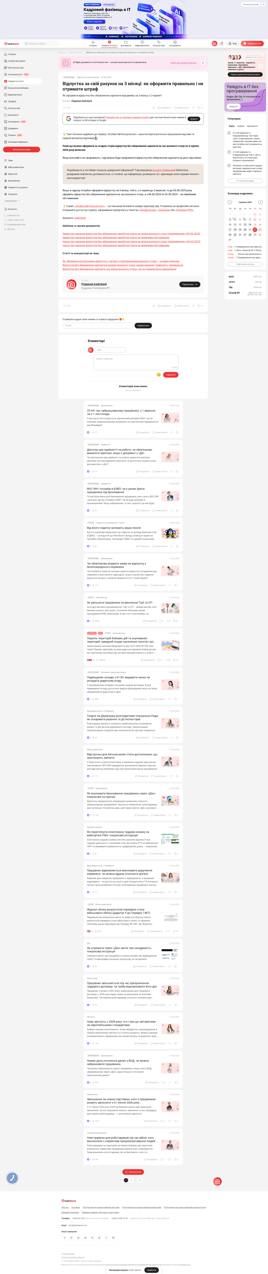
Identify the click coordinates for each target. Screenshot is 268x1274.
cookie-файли (134, 1270)
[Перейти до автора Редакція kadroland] (71, 284)
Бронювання (107, 405)
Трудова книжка (94, 827)
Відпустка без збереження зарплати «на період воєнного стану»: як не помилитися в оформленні (119, 269)
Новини (240, 126)
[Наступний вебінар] (260, 66)
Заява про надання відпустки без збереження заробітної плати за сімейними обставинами (116, 237)
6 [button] (245, 219)
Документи (252, 126)
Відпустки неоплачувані (88, 77)
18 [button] (235, 229)
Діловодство (107, 558)
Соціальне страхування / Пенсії (110, 523)
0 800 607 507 (90, 1218)
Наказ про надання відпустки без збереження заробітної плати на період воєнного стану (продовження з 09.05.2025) (131, 241)
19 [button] (240, 229)
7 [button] (250, 219)
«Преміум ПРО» (184, 210)
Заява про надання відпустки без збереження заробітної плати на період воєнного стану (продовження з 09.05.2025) (131, 233)
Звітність (91, 1017)
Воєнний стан (119, 633)
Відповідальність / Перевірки (100, 711)
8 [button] (255, 219)
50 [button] (140, 1180)
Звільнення (92, 978)
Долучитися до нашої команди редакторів (141, 1207)
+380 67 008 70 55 (119, 1218)
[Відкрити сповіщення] (221, 43)
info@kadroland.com (77, 1225)
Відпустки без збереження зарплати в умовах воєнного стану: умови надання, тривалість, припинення (123, 265)
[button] (146, 1180)
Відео (231, 126)
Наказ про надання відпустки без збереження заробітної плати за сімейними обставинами (116, 245)
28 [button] (250, 234)
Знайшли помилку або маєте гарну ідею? (100, 1212)
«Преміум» (164, 210)
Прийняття (106, 444)
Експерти (76, 1207)
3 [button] (230, 219)
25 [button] (235, 234)
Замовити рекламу (251, 4)
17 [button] (230, 229)
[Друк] (153, 108)
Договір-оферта (67, 1254)
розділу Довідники (164, 170)
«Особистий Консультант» (90, 206)
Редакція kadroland (81, 100)
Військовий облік (95, 749)
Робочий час (101, 597)
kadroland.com (185, 1265)
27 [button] (245, 234)
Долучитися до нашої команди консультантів (185, 1207)
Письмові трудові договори (113, 672)
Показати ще (135, 1172)
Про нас (11, 229)
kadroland (80, 217)
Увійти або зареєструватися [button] (183, 63)
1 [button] (126, 1180)
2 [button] (131, 1180)
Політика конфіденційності (73, 1257)
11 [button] (235, 224)
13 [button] (245, 224)
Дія (88, 943)
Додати (193, 119)
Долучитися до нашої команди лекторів (101, 1207)
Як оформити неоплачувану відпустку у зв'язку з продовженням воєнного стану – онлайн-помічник (121, 261)
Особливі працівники (96, 1133)
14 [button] (250, 224)
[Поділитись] (193, 108)
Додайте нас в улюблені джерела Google (127, 117)
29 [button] (255, 234)
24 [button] (230, 234)
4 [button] (235, 219)
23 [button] (260, 229)
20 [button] (245, 229)
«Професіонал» (148, 210)
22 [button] (255, 229)
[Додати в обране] (177, 432)
